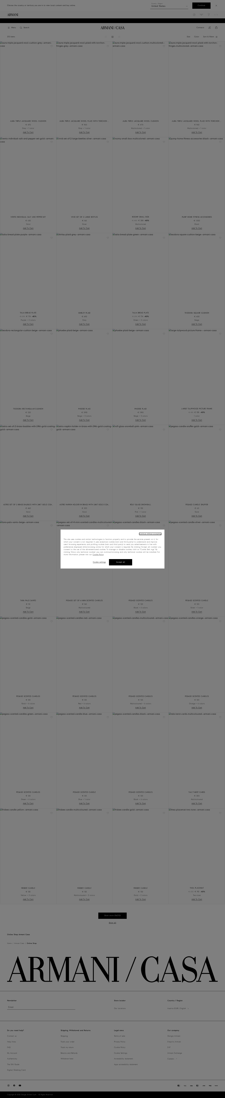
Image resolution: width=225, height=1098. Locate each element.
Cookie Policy (98, 555)
